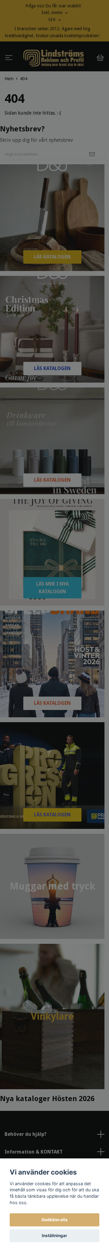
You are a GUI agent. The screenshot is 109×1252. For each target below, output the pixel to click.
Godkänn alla (54, 1219)
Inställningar (54, 1235)
